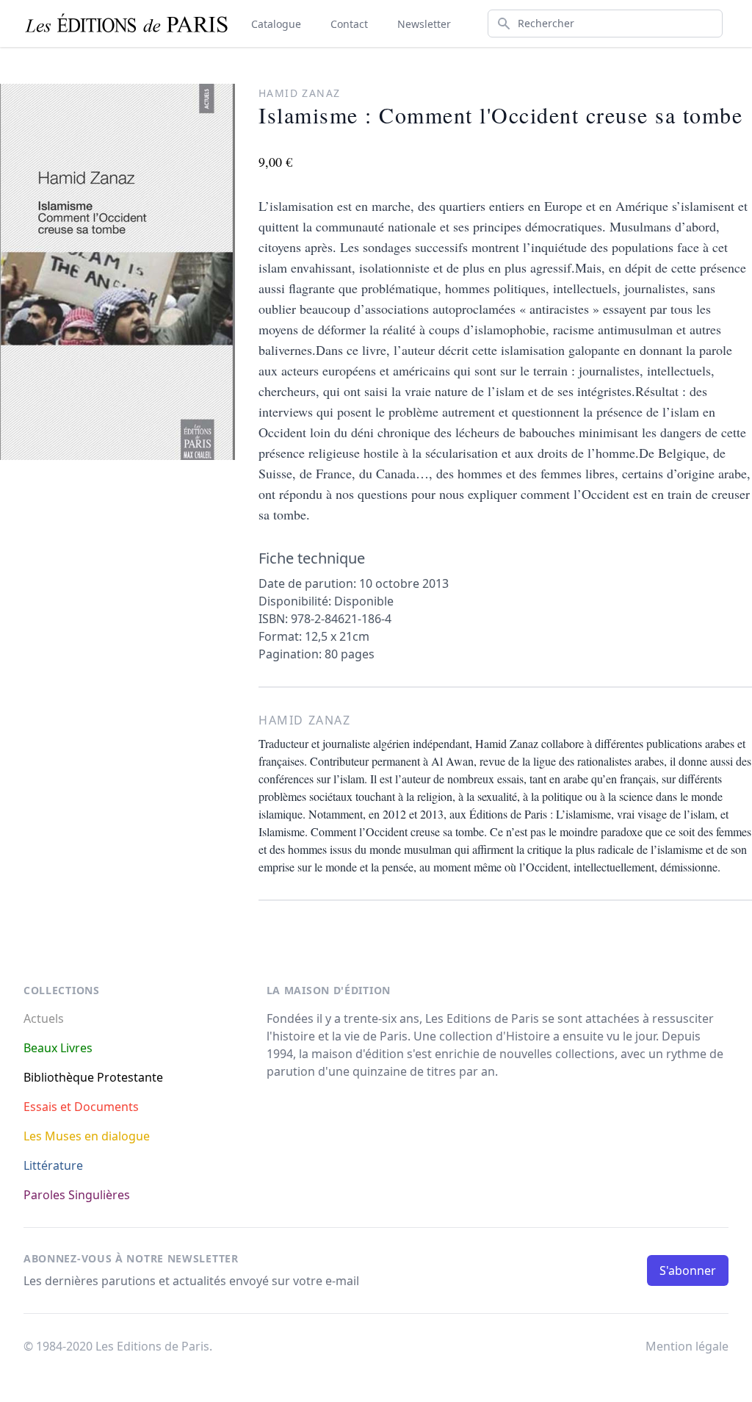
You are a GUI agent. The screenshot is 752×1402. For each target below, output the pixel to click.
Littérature (53, 1165)
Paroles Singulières (77, 1195)
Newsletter (424, 24)
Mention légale (687, 1346)
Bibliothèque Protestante (93, 1077)
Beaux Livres (58, 1048)
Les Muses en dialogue (87, 1136)
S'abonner (687, 1270)
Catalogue (276, 24)
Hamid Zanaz (299, 93)
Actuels (44, 1018)
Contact (349, 24)
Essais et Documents (81, 1107)
